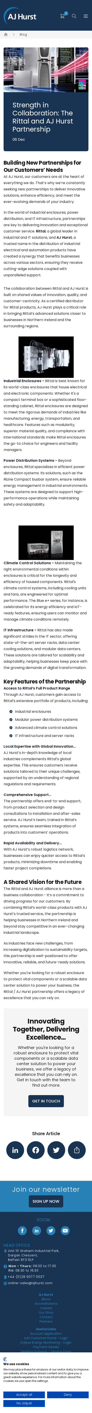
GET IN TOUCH (46, 1101)
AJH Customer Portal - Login (46, 1338)
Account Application (46, 1333)
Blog (23, 34)
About (46, 1299)
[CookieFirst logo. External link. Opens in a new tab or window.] (5, 1359)
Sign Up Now (46, 1201)
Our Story (46, 1312)
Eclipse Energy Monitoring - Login (46, 1342)
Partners (46, 1321)
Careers (46, 1308)
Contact (46, 1317)
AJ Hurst (46, 1294)
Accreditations (46, 1303)
